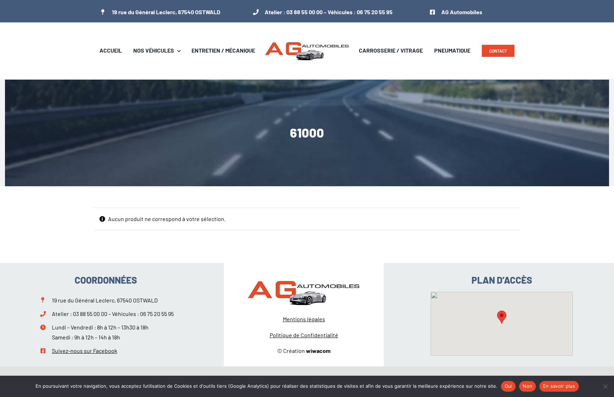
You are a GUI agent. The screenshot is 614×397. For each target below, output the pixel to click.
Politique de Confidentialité (304, 335)
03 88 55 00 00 (304, 12)
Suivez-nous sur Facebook (84, 350)
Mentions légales (304, 319)
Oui (508, 386)
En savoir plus (559, 386)
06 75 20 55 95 (375, 12)
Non (527, 386)
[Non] (605, 386)
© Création (303, 350)
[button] (501, 317)
